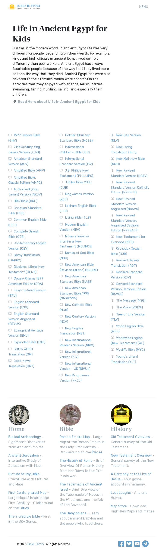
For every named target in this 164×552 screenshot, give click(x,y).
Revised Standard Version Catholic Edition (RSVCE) (128, 289)
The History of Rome (76, 461)
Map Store (119, 506)
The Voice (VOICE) (129, 307)
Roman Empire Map (75, 437)
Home (16, 429)
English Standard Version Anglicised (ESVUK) (23, 319)
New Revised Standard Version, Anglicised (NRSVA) (125, 204)
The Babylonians (73, 513)
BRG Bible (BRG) (25, 201)
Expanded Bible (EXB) (29, 342)
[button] (143, 7)
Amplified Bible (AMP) (29, 170)
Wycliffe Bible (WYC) (130, 350)
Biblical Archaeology (24, 437)
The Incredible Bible (24, 516)
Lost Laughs (121, 493)
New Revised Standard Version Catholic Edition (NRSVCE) (130, 187)
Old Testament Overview (130, 437)
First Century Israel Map (27, 493)
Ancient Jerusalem (23, 455)
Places (97, 452)
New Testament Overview (131, 455)
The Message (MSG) (130, 300)
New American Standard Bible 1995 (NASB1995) (74, 293)
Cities (24, 508)
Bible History (36, 544)
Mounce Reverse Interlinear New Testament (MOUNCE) (76, 241)
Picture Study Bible (24, 474)
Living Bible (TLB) (78, 217)
